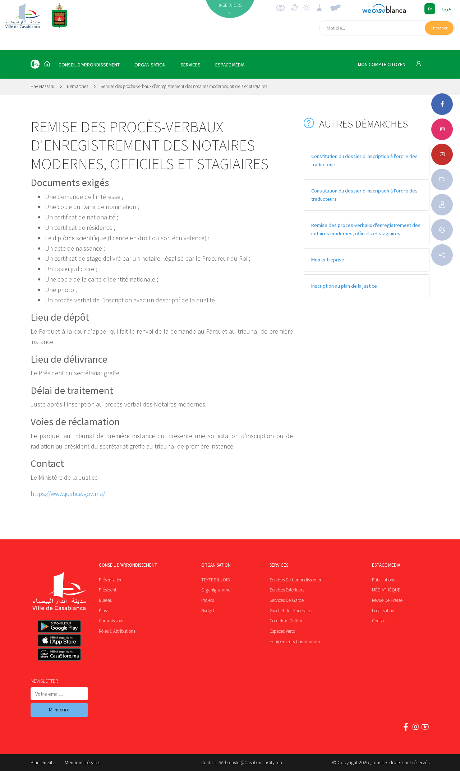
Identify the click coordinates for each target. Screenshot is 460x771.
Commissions (111, 621)
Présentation (111, 580)
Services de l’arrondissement (297, 580)
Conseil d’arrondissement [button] (89, 65)
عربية (446, 8)
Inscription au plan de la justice (344, 286)
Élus (103, 611)
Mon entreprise (327, 259)
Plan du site (43, 762)
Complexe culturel (287, 621)
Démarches (77, 86)
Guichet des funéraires (291, 611)
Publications (383, 580)
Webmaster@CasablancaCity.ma (250, 763)
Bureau (105, 600)
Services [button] (190, 65)
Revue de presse (387, 600)
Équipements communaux (295, 641)
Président (107, 590)
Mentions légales (82, 762)
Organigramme (215, 590)
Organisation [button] (150, 65)
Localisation (383, 611)
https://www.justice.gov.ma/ (68, 493)
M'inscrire (59, 709)
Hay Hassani (43, 86)
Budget (208, 611)
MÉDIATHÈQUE (386, 590)
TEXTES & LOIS (215, 580)
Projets (207, 600)
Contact (379, 621)
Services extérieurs (287, 590)
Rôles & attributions (117, 631)
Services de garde (287, 600)
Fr (430, 8)
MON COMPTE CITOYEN (382, 64)
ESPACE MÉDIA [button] (229, 65)
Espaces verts (282, 631)
